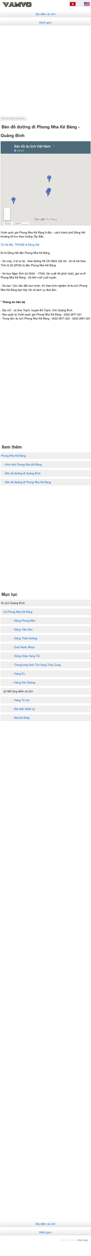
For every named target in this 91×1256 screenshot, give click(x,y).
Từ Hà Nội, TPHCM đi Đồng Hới (20, 245)
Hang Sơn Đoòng (24, 682)
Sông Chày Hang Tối (27, 656)
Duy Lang (83, 1240)
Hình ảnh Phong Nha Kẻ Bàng (23, 464)
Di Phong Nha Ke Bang (12, 118)
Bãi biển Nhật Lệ (24, 709)
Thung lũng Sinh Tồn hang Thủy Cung (37, 665)
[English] (87, 5)
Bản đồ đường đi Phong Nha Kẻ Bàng (28, 482)
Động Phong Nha (24, 621)
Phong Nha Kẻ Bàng (13, 456)
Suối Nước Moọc (24, 647)
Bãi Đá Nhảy (22, 718)
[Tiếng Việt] (73, 5)
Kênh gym (45, 22)
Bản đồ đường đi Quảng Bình (23, 473)
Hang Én (19, 673)
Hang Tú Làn (22, 700)
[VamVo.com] (24, 7)
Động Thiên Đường (25, 638)
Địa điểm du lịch (45, 14)
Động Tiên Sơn (23, 629)
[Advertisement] (45, 70)
